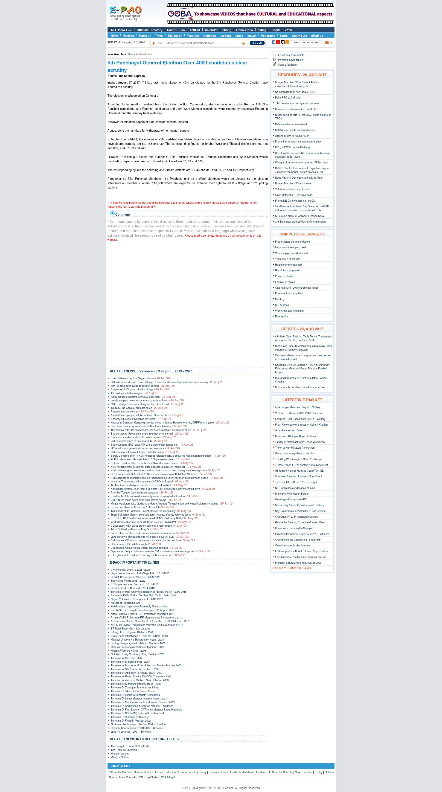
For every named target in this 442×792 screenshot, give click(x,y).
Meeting (279, 299)
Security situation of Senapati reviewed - (141, 419)
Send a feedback (287, 64)
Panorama (268, 35)
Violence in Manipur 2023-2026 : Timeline (299, 413)
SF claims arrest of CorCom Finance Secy (299, 216)
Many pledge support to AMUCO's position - (143, 396)
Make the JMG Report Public (291, 493)
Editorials (157, 772)
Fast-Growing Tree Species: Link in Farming (300, 557)
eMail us (317, 35)
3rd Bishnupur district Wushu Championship (300, 221)
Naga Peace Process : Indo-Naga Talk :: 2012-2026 (140, 573)
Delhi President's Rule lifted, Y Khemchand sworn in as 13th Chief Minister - (161, 474)
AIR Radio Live (121, 30)
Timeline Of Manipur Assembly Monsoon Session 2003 (142, 702)
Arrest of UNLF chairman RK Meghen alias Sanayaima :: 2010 (146, 617)
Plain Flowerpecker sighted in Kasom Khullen (301, 424)
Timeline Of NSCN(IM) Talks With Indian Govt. (138, 713)
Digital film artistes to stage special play (298, 141)
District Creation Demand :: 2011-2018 (132, 588)
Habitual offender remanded (291, 124)
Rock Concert (127, 777)
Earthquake (281, 316)
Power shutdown (284, 276)
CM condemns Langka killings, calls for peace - (145, 452)
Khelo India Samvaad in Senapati (294, 528)
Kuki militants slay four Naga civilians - (140, 378)
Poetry (318, 772)
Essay (202, 772)
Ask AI (257, 43)
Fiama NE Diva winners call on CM (295, 200)
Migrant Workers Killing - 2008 (128, 650)
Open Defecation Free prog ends (293, 195)
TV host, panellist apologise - (134, 393)
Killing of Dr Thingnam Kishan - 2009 (132, 632)
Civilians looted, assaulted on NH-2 (295, 109)
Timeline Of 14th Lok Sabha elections (132, 691)
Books (275, 30)
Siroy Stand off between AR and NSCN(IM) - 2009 (139, 636)
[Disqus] (188, 303)
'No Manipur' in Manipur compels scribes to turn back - (149, 485)
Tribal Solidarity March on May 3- (137, 529)
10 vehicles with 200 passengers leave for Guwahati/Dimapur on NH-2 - (158, 430)
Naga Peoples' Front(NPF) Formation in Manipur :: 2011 (143, 613)
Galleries (209, 35)
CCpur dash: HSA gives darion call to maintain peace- (149, 525)
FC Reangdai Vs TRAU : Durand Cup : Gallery (301, 551)
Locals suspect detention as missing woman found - (147, 400)
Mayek (251, 35)
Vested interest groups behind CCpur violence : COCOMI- (151, 522)
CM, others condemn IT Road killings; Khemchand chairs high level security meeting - (167, 382)
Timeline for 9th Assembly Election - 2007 (135, 669)
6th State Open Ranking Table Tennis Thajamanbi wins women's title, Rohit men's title (303, 338)
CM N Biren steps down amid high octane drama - (146, 500)
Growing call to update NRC (291, 499)
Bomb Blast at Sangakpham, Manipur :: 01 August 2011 (142, 610)
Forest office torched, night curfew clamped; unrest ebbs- (150, 533)
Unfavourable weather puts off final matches (300, 387)
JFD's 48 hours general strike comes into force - (145, 448)
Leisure (225, 35)
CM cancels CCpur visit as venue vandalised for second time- (153, 540)
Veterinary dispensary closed (291, 189)
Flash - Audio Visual (242, 772)
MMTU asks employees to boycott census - (143, 385)
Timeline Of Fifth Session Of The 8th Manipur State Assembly (146, 709)
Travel (159, 35)
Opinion (329, 772)
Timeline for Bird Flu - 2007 (126, 658)
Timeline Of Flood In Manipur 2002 (131, 720)
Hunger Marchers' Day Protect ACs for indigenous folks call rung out (297, 84)
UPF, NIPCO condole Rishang (292, 147)
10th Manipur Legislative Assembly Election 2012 (139, 606)
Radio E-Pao (176, 30)
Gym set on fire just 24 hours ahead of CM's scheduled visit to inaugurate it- (161, 551)
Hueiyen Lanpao (120, 753)
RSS (140, 777)
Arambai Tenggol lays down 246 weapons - (142, 492)
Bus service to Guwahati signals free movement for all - (150, 433)
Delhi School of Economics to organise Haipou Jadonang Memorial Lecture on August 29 (302, 170)
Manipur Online (119, 757)
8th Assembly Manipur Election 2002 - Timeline (138, 724)
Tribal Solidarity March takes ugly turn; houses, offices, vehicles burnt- (158, 514)
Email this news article (291, 55)
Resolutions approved (287, 270)
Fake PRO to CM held (287, 97)
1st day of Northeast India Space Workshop (300, 442)
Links (239, 35)
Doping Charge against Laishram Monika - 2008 (138, 643)
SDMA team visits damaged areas (295, 130)
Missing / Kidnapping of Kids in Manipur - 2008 (137, 647)
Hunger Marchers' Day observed (293, 183)
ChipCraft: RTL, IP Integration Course (296, 516)
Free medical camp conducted (292, 241)
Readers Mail (141, 772)
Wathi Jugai (168, 777)
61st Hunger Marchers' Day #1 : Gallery (297, 407)
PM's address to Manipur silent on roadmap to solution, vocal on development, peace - (167, 477)
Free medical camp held (289, 293)
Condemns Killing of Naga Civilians (295, 436)
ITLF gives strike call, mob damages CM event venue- (148, 555)
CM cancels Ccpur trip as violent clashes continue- (147, 547)
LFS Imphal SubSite (280, 772)
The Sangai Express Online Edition (131, 746)
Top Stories (152, 777)
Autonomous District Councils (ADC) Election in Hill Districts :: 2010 (150, 621)
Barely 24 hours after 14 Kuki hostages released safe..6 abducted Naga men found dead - (168, 455)
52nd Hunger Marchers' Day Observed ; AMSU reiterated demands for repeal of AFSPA (302, 208)
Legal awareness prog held (290, 247)
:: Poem (289, 430)
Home (131, 54)
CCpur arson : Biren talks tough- (136, 544)
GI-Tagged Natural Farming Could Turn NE (299, 470)
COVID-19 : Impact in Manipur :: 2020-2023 (135, 577)
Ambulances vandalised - (132, 411)
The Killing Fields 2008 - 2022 (128, 580)
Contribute (299, 35)
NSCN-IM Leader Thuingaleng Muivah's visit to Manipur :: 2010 (147, 625)
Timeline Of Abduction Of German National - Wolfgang (142, 706)
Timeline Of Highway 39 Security (130, 717)
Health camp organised (288, 264)
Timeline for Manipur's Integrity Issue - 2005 (136, 683)
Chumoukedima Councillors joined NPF (298, 539)
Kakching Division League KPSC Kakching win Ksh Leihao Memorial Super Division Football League (302, 368)
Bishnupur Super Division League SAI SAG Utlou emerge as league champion (303, 347)
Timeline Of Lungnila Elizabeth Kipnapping (135, 694)
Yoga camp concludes (287, 259)
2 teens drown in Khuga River (292, 135)
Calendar (211, 30)
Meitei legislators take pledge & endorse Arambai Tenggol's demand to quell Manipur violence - (172, 503)
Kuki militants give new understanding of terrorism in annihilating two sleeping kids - (165, 470)
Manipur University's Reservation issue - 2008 (137, 639)
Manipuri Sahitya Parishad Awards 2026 (298, 562)
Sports (113, 777)
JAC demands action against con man (297, 103)
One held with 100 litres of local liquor (296, 287)
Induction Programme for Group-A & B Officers (302, 534)
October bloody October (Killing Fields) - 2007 (137, 654)
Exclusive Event (218, 772)
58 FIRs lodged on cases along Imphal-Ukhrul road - (147, 404)
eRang (226, 30)
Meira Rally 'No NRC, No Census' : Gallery (299, 505)
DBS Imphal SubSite (119, 772)
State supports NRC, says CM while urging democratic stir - (152, 444)
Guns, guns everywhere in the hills (295, 453)
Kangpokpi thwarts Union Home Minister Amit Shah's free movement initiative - (163, 488)
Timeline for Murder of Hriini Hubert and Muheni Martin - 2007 (146, 665)
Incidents (261, 772)
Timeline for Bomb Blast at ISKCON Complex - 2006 (141, 676)
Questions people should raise (292, 545)
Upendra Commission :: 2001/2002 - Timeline (137, 728)
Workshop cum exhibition (289, 310)
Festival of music (285, 282)
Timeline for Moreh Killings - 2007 (130, 661)
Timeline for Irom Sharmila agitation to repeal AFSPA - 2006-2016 (148, 591)
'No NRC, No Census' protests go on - (139, 407)
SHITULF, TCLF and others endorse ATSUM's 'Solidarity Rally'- (154, 518)
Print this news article (290, 59)
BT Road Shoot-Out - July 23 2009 (130, 628)
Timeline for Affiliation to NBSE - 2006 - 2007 (137, 672)
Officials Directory (149, 30)
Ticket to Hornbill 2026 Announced (294, 447)
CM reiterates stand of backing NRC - (139, 441)
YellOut (195, 30)
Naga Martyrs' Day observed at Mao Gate (299, 177)
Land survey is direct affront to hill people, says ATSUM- (150, 536)
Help (185, 788)
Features (193, 35)
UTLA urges (282, 305)
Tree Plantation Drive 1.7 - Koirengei (296, 482)
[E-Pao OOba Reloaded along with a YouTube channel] (250, 23)
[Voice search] (243, 43)
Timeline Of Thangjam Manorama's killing (135, 687)
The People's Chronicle (124, 749)
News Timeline (303, 772)
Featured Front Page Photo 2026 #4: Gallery (300, 419)
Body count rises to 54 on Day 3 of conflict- (142, 507)
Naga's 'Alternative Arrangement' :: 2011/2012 (137, 599)
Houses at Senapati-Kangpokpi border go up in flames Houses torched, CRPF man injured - (170, 422)
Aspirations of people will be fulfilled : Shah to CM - (147, 415)
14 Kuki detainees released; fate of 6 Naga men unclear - (150, 459)
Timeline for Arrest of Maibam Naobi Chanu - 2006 (140, 680)
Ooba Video (244, 30)
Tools (284, 35)
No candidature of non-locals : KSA (295, 91)
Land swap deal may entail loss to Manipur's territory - (149, 426)
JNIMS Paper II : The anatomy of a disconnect (301, 465)
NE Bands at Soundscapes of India (295, 488)
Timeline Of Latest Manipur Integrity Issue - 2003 (139, 698)
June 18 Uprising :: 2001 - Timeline (131, 731)
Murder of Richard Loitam (125, 602)
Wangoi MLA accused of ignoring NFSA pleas (301, 162)
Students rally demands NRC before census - (144, 437)
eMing (262, 30)
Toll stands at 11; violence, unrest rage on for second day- (151, 511)
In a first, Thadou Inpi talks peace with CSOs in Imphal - (150, 481)
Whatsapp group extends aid (291, 253)
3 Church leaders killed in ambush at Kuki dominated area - (152, 463)
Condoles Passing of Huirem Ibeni (298, 476)
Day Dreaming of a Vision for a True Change (300, 511)
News (114, 35)
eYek (288, 30)
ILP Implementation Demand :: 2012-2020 (134, 584)
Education (175, 35)
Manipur (145, 35)
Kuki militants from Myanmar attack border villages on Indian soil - (156, 466)
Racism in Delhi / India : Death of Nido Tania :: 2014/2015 (143, 595)
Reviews (128, 35)
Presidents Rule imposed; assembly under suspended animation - (155, 496)
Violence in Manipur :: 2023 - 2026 (130, 569)
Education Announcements (181, 772)
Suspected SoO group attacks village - (140, 389)
